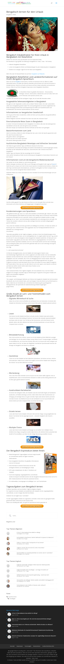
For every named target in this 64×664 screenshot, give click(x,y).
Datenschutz (36, 646)
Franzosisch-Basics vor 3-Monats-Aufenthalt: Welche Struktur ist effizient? (32, 624)
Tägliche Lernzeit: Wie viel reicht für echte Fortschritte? (30, 547)
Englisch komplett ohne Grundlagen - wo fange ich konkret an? (32, 570)
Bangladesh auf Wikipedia (38, 74)
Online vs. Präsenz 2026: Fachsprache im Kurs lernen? (30, 542)
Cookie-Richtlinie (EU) (48, 646)
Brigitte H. (21, 533)
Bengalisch (9, 14)
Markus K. (21, 544)
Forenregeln (28, 646)
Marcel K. (21, 586)
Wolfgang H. (21, 581)
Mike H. (20, 538)
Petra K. (20, 549)
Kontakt (12, 646)
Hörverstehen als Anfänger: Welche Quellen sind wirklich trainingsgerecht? (35, 580)
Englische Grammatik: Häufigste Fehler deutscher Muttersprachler (33, 564)
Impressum (20, 646)
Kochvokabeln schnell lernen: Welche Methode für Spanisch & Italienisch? (35, 537)
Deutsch (54, 164)
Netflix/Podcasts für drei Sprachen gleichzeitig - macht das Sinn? (33, 575)
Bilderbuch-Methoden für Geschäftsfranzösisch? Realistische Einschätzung (32, 630)
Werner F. (21, 576)
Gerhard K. (21, 566)
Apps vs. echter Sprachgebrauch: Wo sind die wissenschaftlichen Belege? (31, 619)
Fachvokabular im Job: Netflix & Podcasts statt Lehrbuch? (31, 585)
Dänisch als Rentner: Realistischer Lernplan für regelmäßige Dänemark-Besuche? (34, 636)
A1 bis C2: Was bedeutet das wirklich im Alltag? (28, 532)
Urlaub (14, 14)
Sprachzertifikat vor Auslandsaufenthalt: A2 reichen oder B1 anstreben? (35, 553)
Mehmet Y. (21, 571)
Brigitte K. (21, 554)
